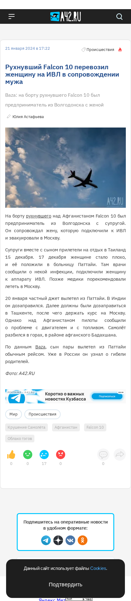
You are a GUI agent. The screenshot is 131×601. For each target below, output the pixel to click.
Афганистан (66, 427)
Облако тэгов (20, 438)
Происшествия (42, 414)
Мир (13, 414)
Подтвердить (65, 584)
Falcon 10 (95, 427)
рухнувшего (38, 216)
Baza (40, 347)
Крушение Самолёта (26, 427)
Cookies (98, 568)
